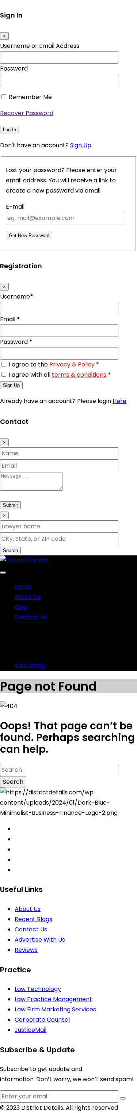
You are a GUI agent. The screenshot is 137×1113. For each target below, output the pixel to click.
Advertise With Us (40, 939)
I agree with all (60, 375)
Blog (21, 607)
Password (14, 68)
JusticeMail (30, 1030)
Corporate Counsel (42, 1019)
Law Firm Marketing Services (55, 1009)
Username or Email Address (39, 46)
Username (16, 296)
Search (10, 550)
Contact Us (31, 617)
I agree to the (54, 364)
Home (23, 586)
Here (119, 401)
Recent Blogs (33, 919)
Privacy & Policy (72, 364)
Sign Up (80, 145)
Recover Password (26, 113)
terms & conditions (79, 375)
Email (10, 319)
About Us (28, 597)
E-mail (15, 206)
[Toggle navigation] (3, 572)
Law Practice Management (53, 999)
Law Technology (38, 989)
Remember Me (30, 97)
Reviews (26, 950)
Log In (9, 129)
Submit (10, 505)
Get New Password (29, 235)
